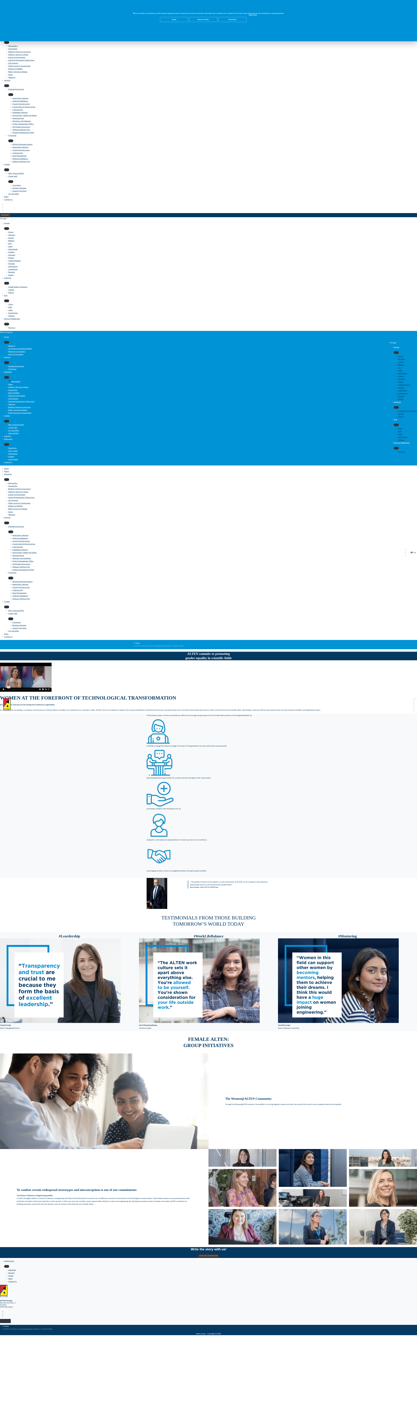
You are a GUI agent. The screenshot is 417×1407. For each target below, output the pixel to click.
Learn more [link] (253, 15)
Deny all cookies (203, 19)
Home (137, 643)
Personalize (232, 19)
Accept (174, 19)
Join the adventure (208, 1256)
